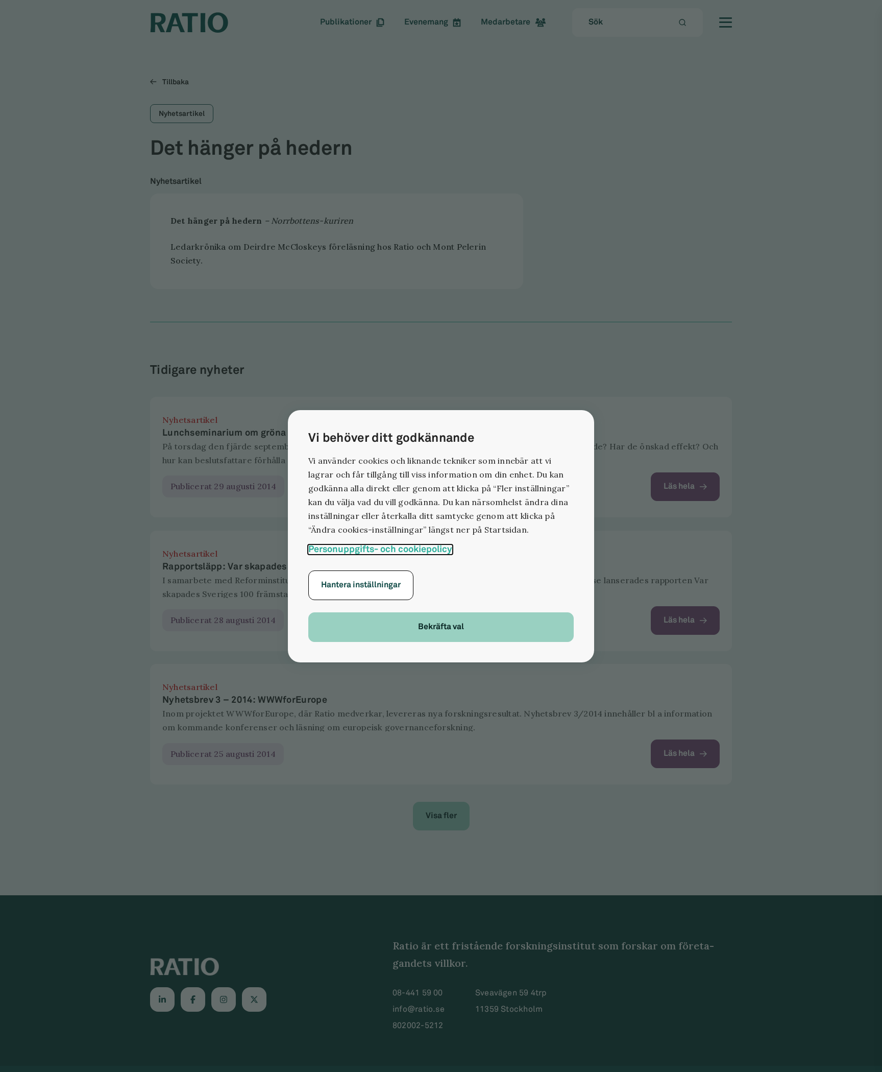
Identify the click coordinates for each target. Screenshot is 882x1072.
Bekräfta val (441, 627)
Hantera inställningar (361, 585)
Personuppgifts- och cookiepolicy (380, 549)
